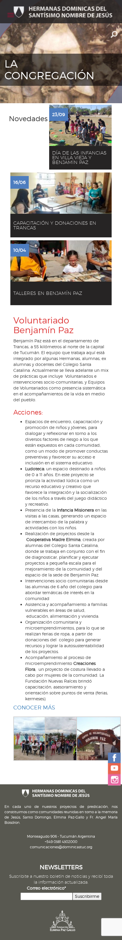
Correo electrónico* (46, 887)
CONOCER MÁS (34, 707)
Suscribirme (87, 896)
